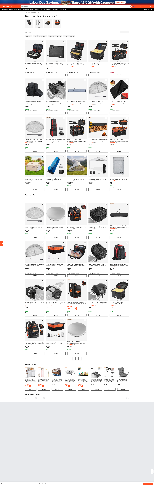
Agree (148, 483)
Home (26, 12)
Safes (38, 12)
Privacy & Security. (45, 483)
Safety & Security (33, 12)
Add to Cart (35, 74)
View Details (34, 189)
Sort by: (122, 32)
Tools (29, 12)
